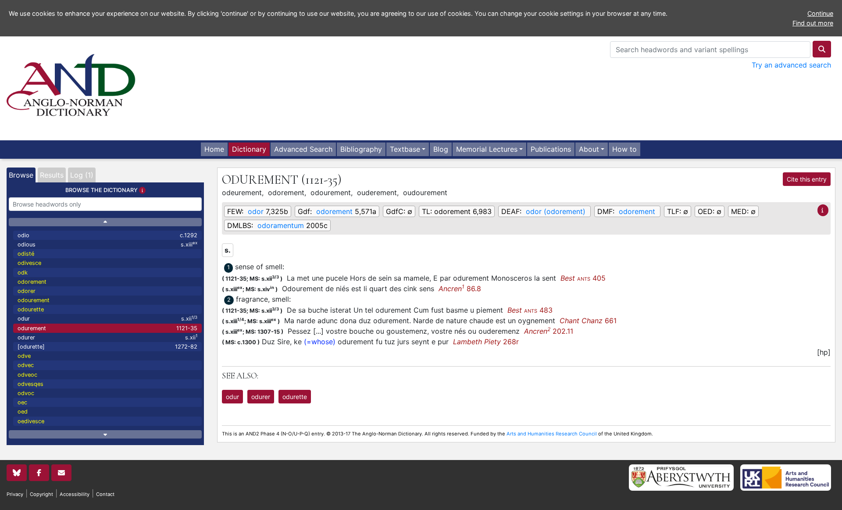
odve (24, 356)
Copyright (41, 494)
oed (23, 411)
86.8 (460, 288)
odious (107, 244)
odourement (34, 300)
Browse (21, 175)
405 (583, 278)
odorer (27, 291)
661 (588, 320)
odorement (32, 281)
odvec (26, 365)
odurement (107, 328)
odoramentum (280, 225)
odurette (294, 396)
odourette (31, 309)
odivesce (29, 263)
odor (256, 211)
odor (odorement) (555, 211)
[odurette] (107, 346)
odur (107, 318)
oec (22, 402)
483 (530, 310)
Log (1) (81, 175)
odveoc (27, 374)
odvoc (26, 393)
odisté (26, 253)
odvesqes (30, 384)
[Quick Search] (822, 49)
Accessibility (74, 494)
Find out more (812, 23)
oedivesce (31, 421)
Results (52, 175)
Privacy (15, 494)
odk (23, 272)
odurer (107, 337)
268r (486, 341)
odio (107, 235)
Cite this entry (807, 179)
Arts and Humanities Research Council (552, 434)
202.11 (548, 331)
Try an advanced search (791, 65)
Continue (820, 13)
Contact (105, 494)
